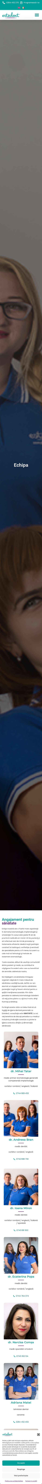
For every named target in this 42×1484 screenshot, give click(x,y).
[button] (38, 1434)
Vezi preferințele (21, 1475)
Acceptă (21, 1463)
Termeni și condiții (31, 1481)
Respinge (21, 1469)
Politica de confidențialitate (14, 1481)
